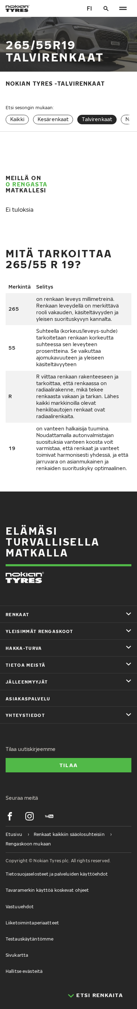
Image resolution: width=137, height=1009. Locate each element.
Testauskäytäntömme (29, 939)
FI (89, 8)
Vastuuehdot (20, 906)
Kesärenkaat (53, 119)
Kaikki (17, 119)
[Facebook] (10, 816)
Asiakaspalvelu (28, 698)
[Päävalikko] (123, 8)
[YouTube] (49, 816)
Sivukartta (17, 955)
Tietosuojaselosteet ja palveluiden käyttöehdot (57, 874)
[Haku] (106, 8)
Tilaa (68, 765)
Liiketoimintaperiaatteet (32, 922)
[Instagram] (29, 816)
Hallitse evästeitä (24, 971)
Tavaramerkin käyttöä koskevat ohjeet (47, 890)
